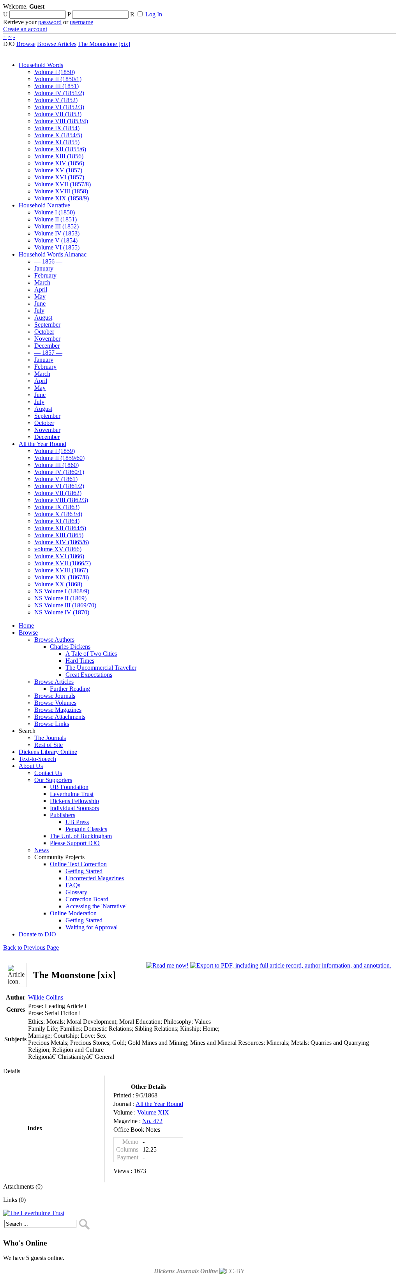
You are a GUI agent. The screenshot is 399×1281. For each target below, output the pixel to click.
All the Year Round (159, 1104)
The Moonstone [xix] (104, 44)
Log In (153, 14)
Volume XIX (153, 1112)
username (81, 22)
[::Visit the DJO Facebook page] (242, 9)
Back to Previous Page (31, 947)
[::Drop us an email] (270, 9)
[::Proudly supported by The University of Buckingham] (355, 9)
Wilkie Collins (45, 997)
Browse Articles (56, 44)
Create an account (25, 29)
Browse (25, 44)
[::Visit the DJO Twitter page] (255, 9)
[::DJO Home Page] (29, 15)
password (50, 22)
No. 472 (152, 1121)
